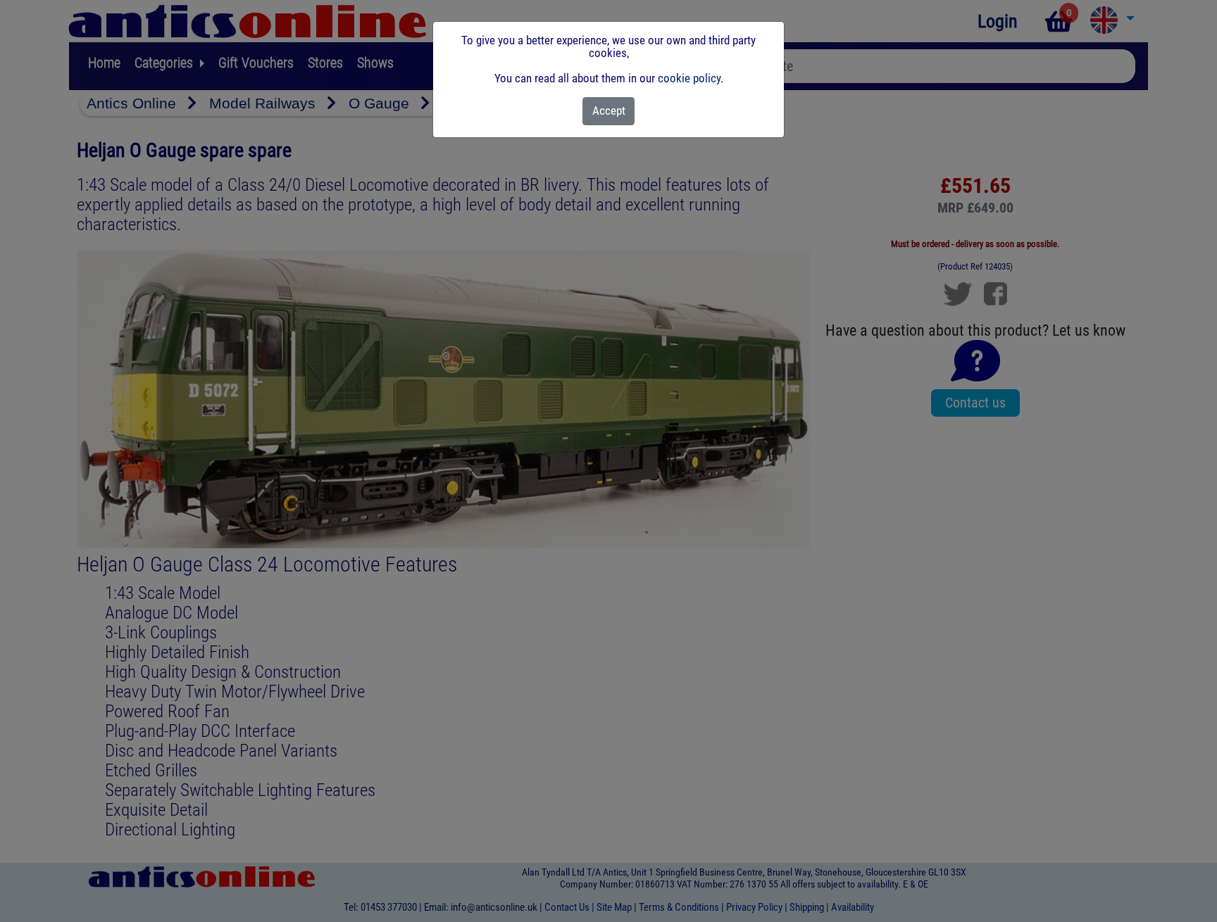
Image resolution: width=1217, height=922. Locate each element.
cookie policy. (690, 78)
